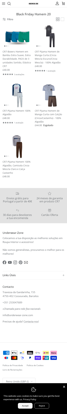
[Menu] (3, 3)
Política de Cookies (35, 365)
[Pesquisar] (10, 3)
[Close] (64, 386)
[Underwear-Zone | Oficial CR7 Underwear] (33, 3)
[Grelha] (58, 19)
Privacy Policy (29, 399)
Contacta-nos (31, 321)
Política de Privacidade (13, 365)
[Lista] (62, 19)
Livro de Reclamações (12, 369)
